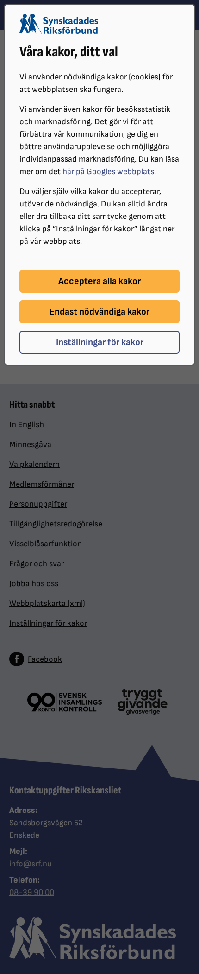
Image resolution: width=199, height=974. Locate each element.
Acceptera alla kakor (99, 281)
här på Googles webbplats (108, 171)
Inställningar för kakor (99, 342)
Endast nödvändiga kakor (99, 311)
